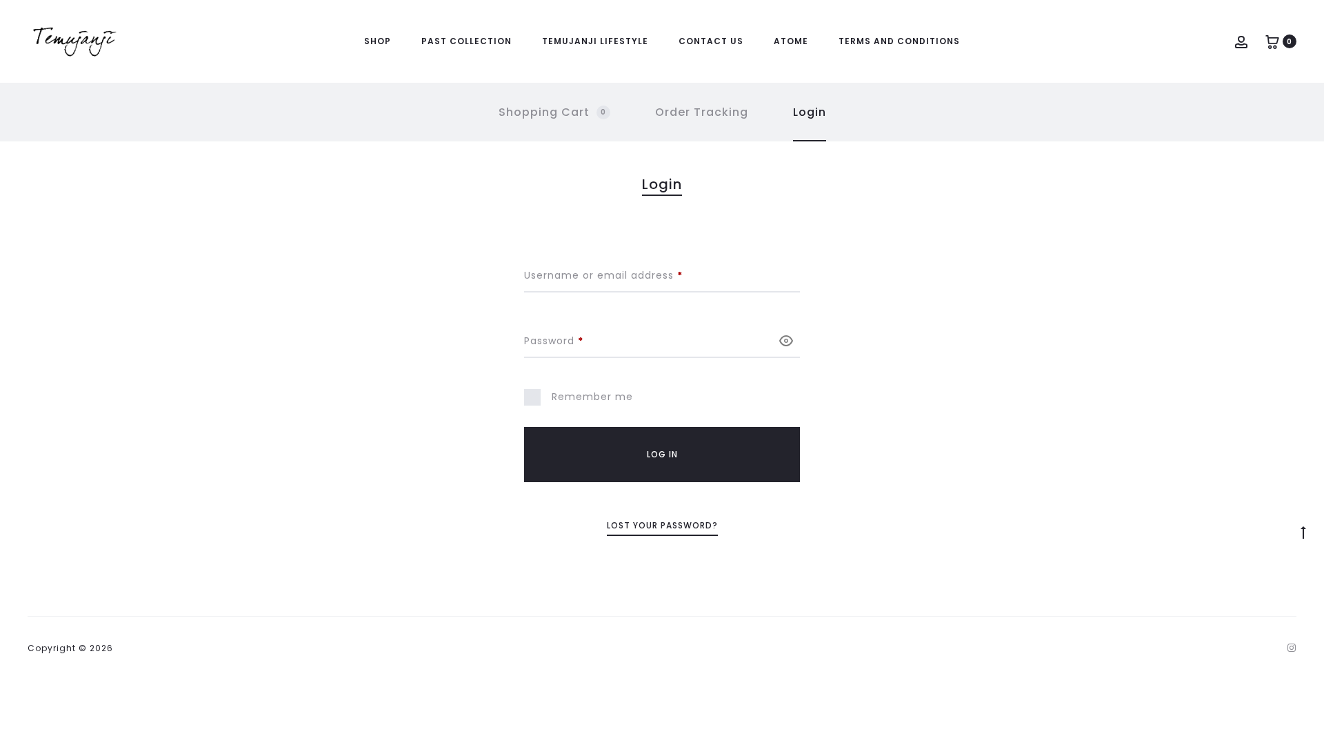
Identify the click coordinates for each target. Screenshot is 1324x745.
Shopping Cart (552, 112)
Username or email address (627, 275)
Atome (791, 41)
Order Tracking (701, 112)
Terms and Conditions (899, 41)
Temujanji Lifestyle (595, 41)
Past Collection (466, 41)
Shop (377, 41)
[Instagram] (1291, 648)
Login (809, 112)
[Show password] (786, 340)
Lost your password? (662, 525)
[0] (1272, 41)
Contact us (711, 41)
